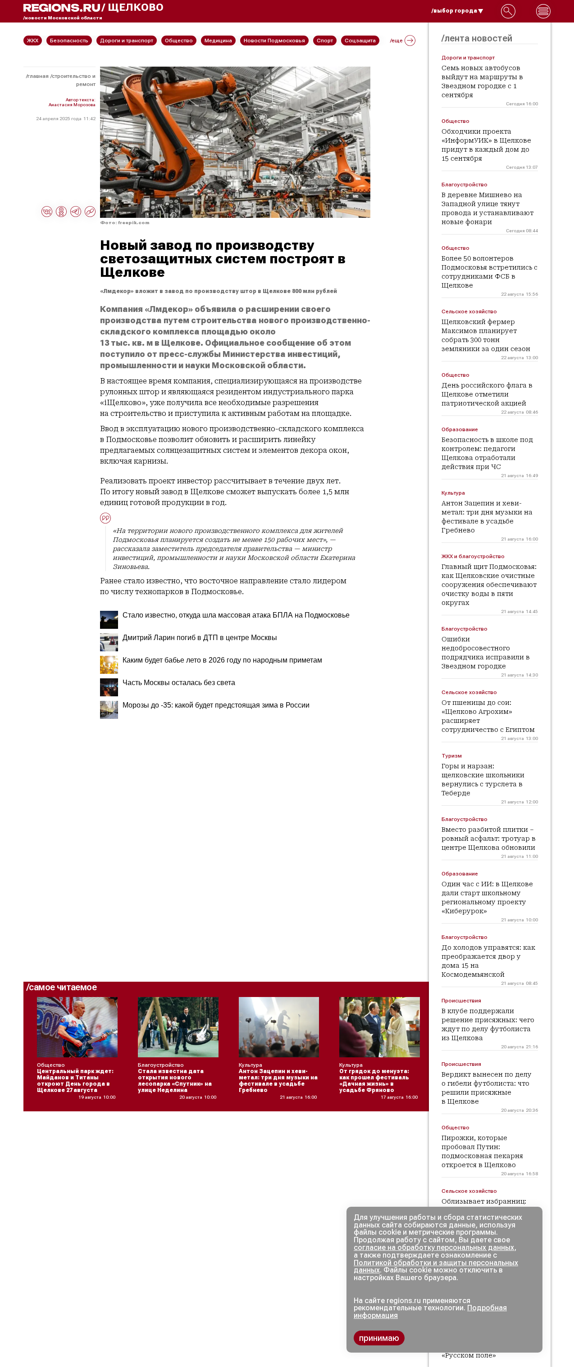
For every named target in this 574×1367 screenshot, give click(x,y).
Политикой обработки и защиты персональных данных (436, 1267)
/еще (396, 40)
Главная (38, 76)
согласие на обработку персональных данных (434, 1247)
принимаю (379, 1338)
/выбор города (454, 11)
